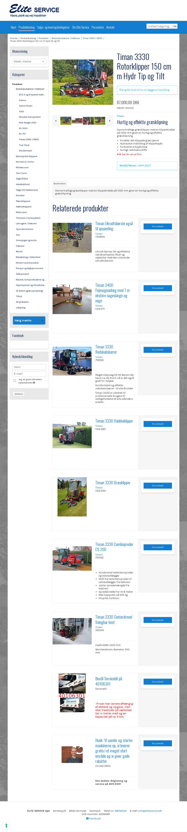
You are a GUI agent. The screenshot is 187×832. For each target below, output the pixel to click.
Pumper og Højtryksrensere (29, 268)
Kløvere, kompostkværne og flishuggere (31, 279)
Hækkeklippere (23, 206)
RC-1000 (23, 128)
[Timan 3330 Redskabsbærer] (72, 361)
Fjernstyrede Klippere (26, 156)
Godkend (19, 394)
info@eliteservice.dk (150, 810)
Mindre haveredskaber (27, 263)
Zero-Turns (21, 173)
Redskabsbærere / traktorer (30, 89)
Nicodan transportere (30, 117)
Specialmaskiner (24, 229)
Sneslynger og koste (26, 240)
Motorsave (21, 212)
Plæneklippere (23, 201)
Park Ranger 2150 (27, 122)
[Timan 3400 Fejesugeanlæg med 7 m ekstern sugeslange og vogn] (72, 299)
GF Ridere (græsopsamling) (29, 291)
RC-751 (22, 134)
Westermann (25, 150)
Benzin (19, 251)
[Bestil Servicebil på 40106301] (72, 692)
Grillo (21, 111)
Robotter (20, 195)
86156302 (121, 810)
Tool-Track (24, 145)
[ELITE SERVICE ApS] (93, 10)
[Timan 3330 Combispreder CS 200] (72, 558)
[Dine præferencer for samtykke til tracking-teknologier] (6, 825)
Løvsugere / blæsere (26, 223)
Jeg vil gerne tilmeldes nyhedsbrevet (32, 381)
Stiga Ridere (22, 178)
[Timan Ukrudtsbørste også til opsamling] (72, 237)
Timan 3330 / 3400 (29, 139)
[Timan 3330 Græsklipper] (72, 496)
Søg (174, 26)
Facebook (95, 818)
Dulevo (22, 100)
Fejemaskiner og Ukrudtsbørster (31, 285)
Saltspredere (22, 274)
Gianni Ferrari (25, 106)
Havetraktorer (23, 184)
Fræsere (20, 246)
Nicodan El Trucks (25, 162)
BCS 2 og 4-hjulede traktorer (32, 94)
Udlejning (20, 307)
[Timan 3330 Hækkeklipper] (72, 435)
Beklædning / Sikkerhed (28, 257)
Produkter (17, 84)
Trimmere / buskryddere (28, 218)
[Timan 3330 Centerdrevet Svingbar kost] (72, 631)
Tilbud (19, 296)
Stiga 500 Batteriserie (27, 190)
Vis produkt (157, 226)
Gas (18, 235)
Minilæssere (22, 167)
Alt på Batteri (22, 302)
